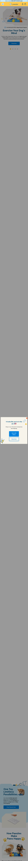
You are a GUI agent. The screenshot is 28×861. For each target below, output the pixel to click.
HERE (21, 1)
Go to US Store (14, 433)
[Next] (27, 1)
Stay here (14, 439)
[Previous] (0, 1)
